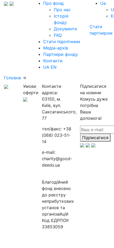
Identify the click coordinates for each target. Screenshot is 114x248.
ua (103, 3)
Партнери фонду (60, 54)
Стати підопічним (61, 41)
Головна (12, 77)
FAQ (58, 35)
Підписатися (95, 137)
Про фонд (53, 3)
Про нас (62, 9)
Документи (65, 28)
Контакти (53, 60)
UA (46, 67)
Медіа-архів (55, 48)
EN (53, 67)
